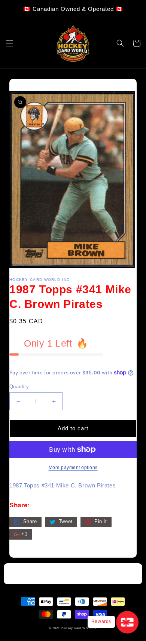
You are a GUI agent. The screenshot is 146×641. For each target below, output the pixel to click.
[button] (9, 43)
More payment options (73, 467)
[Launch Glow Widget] (127, 622)
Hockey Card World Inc (79, 628)
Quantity (19, 386)
